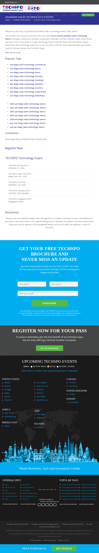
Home (7, 20)
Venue (6, 490)
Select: (26, 366)
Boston (7, 386)
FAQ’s (6, 499)
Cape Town (9, 413)
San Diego (41, 396)
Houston (8, 400)
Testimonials (26, 490)
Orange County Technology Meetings (89, 487)
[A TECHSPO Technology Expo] (48, 486)
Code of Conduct (49, 540)
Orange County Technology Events (70, 484)
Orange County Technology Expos (70, 499)
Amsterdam (74, 402)
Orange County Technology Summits (89, 496)
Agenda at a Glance (10, 487)
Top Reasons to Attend (11, 496)
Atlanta (7, 382)
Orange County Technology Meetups (89, 490)
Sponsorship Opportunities (30, 493)
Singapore (41, 417)
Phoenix (40, 393)
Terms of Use (63, 540)
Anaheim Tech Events (21, 20)
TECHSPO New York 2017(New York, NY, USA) (20, 175)
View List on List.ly (12, 52)
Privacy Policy (35, 540)
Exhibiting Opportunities (30, 496)
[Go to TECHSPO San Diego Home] (22, 8)
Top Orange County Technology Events (70, 493)
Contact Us (26, 499)
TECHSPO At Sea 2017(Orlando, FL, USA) (18, 166)
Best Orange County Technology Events (70, 490)
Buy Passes (26, 484)
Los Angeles (42, 382)
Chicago (7, 389)
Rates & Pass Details (28, 487)
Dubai (6, 426)
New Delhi (41, 414)
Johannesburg (10, 416)
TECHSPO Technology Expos (24, 158)
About (6, 484)
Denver (7, 396)
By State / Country (66, 366)
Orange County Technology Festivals (89, 484)
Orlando (40, 389)
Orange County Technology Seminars (89, 493)
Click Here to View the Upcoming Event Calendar (49, 370)
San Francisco (42, 400)
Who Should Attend (10, 493)
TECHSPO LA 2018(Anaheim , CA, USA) (17, 183)
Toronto (72, 382)
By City (52, 366)
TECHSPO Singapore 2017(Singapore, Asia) (20, 200)
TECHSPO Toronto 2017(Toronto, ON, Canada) (19, 191)
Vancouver (73, 386)
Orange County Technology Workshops (89, 499)
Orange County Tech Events (17, 524)
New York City (42, 386)
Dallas (7, 393)
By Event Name (39, 366)
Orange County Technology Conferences (70, 496)
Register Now (14, 148)
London (72, 394)
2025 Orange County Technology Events (70, 487)
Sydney (40, 427)
